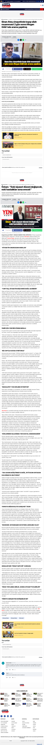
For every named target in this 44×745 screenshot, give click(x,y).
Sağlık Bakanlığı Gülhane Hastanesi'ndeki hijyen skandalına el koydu (15, 9)
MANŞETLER (3, 724)
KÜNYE (24, 1)
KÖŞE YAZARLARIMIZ (4, 721)
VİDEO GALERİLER (10, 1)
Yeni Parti (26, 236)
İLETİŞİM (27, 1)
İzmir (19, 199)
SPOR (34, 727)
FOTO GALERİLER (17, 1)
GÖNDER (40, 167)
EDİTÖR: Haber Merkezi (17, 232)
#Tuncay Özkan (6, 618)
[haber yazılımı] (39, 744)
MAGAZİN (13, 721)
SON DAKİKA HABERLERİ (26, 727)
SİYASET (34, 724)
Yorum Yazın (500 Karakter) (7, 157)
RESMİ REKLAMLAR (32, 1)
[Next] (42, 9)
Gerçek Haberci (5, 19)
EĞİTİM (13, 724)
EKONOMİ (34, 729)
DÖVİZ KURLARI (3, 727)
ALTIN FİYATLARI (4, 729)
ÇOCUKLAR (13, 729)
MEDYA (13, 727)
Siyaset (10, 184)
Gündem (10, 19)
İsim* (3, 152)
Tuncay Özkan (10, 238)
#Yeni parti (21, 618)
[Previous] (41, 9)
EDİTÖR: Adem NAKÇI (16, 71)
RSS (11, 740)
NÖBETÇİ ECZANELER (4, 732)
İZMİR (34, 721)
